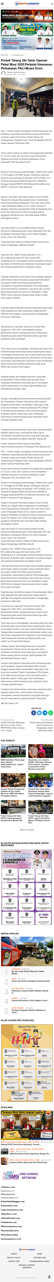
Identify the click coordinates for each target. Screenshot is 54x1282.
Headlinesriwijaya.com (10, 1197)
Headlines (11, 1142)
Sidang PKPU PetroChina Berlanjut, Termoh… (21, 1144)
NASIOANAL (27, 1149)
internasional (21, 1142)
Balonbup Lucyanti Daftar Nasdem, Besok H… (30, 992)
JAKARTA (18, 1149)
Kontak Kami (14, 1261)
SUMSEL (31, 1160)
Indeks (14, 1254)
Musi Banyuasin (18, 988)
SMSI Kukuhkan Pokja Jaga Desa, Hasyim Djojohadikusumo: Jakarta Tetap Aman (12, 763)
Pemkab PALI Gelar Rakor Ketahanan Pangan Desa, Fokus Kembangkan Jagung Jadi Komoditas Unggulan (40, 792)
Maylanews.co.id (7, 1191)
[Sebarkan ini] (33, 712)
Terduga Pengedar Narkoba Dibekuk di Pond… (28, 1011)
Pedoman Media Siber (39, 1261)
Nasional (36, 1142)
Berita (14, 979)
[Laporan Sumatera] (27, 3)
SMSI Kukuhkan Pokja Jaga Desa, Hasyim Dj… (30, 1153)
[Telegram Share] (44, 712)
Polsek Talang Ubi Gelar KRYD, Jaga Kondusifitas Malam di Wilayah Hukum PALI (39, 819)
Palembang (16, 969)
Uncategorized (38, 1149)
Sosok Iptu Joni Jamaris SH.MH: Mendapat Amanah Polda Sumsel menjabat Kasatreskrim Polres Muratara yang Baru (40, 764)
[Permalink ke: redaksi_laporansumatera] (3, 73)
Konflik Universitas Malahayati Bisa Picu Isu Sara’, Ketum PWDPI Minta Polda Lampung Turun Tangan (13, 725)
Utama (12, 1151)
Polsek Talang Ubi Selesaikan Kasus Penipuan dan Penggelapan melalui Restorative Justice (41, 725)
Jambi (30, 1142)
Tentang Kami (39, 1257)
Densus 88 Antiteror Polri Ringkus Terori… (30, 1000)
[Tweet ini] (39, 712)
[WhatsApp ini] (50, 712)
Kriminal (15, 998)
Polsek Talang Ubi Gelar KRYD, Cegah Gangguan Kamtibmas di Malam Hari (11, 818)
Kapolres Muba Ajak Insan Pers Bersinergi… (29, 1162)
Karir (39, 1254)
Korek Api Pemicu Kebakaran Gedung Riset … (31, 982)
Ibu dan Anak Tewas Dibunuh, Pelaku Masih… (28, 972)
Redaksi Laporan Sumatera (27, 1266)
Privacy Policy (14, 1257)
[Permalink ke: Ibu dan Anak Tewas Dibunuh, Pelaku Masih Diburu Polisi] (27, 951)
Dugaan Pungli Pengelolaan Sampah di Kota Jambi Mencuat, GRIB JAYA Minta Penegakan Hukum (13, 792)
